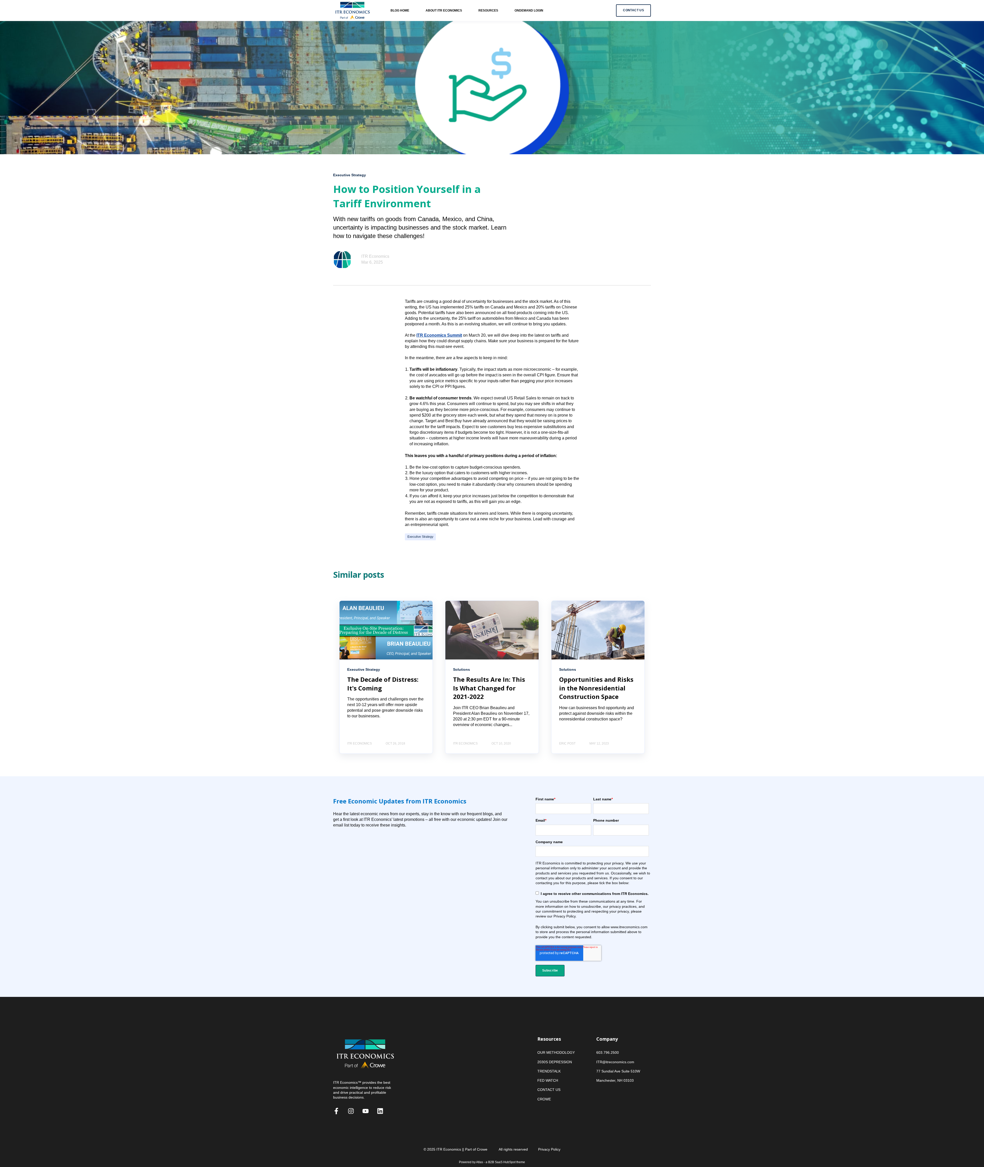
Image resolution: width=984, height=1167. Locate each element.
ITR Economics (375, 256)
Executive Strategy (420, 537)
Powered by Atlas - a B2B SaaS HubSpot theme (492, 1162)
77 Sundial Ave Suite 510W (618, 1071)
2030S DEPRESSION (554, 1062)
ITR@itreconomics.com (615, 1062)
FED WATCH (547, 1080)
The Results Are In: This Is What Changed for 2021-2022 (489, 688)
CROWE (544, 1099)
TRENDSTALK (549, 1071)
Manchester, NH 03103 (615, 1080)
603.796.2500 (607, 1052)
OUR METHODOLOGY (556, 1052)
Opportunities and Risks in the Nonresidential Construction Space (596, 688)
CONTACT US (548, 1090)
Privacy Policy (549, 1149)
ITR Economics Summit (439, 335)
